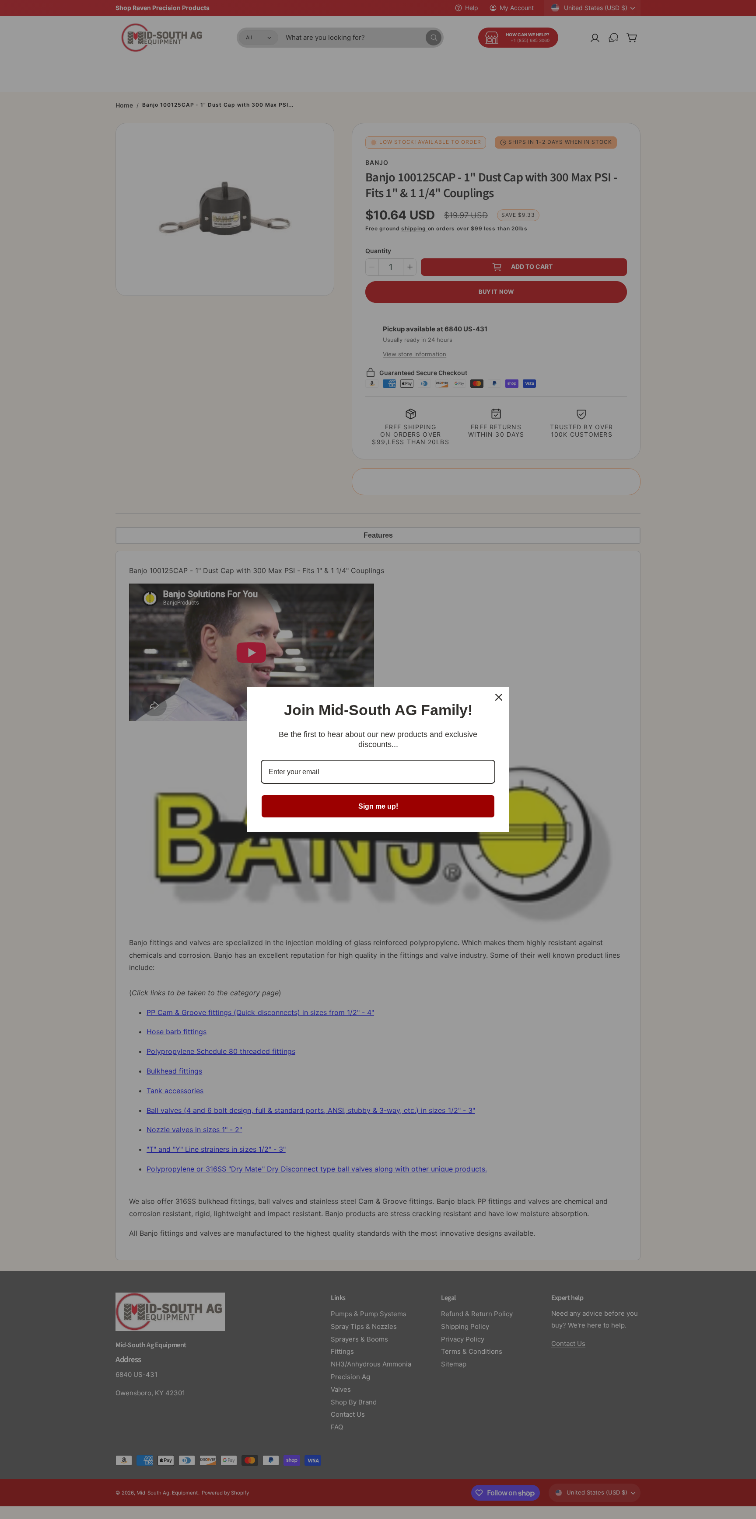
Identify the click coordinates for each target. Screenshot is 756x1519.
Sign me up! (378, 806)
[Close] (498, 697)
